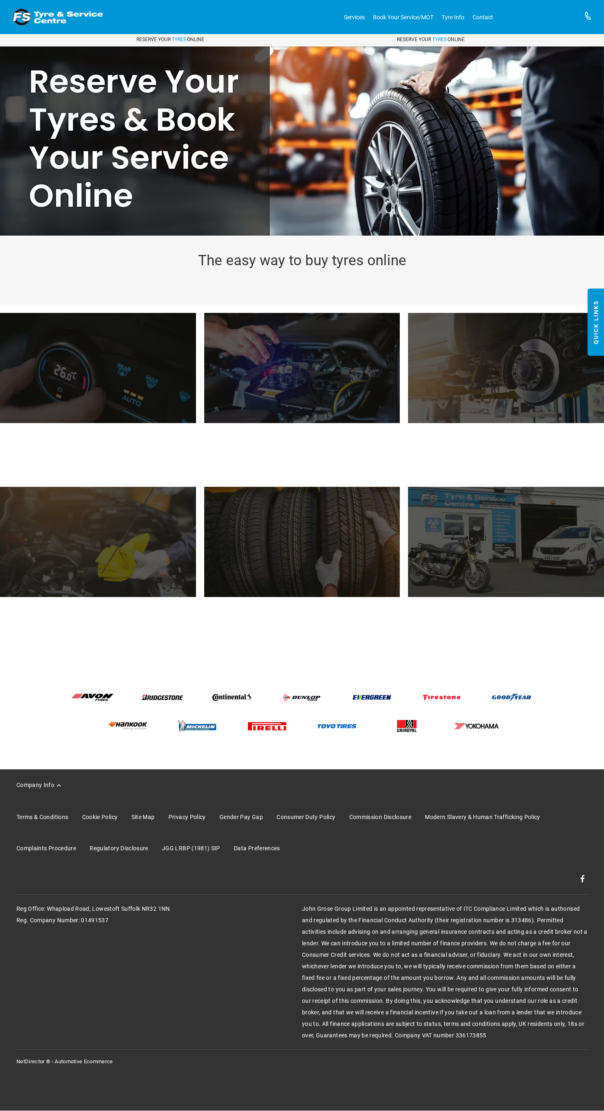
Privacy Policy (187, 817)
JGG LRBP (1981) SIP (191, 848)
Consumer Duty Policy (306, 817)
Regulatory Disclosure (119, 848)
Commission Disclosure (380, 817)
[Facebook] (582, 878)
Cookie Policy (100, 817)
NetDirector (31, 1061)
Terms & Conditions (42, 817)
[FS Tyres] (57, 17)
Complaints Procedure (46, 848)
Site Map (143, 817)
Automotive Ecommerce (84, 1061)
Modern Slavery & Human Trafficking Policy (482, 817)
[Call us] (588, 17)
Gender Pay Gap (241, 817)
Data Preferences (257, 848)
